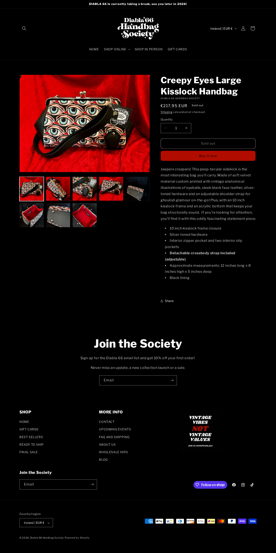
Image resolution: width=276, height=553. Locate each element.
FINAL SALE (28, 452)
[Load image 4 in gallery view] (111, 189)
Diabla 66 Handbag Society (47, 537)
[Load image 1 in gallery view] (31, 189)
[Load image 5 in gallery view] (137, 189)
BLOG (103, 460)
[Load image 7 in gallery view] (58, 215)
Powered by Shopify (77, 537)
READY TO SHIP (31, 444)
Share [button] (169, 301)
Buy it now (208, 156)
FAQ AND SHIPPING (114, 437)
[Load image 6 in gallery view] (31, 215)
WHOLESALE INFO (113, 452)
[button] (24, 28)
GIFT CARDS (29, 429)
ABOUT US (107, 444)
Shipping (166, 112)
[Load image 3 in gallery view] (84, 189)
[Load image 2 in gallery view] (58, 189)
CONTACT (106, 422)
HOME (24, 422)
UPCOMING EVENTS (115, 429)
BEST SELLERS (31, 437)
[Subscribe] (172, 380)
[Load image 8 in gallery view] (84, 215)
